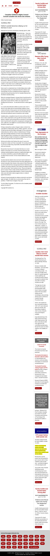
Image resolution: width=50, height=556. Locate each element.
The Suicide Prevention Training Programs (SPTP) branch (41, 367)
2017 (9, 540)
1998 (25, 547)
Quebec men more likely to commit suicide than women (41, 253)
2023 (20, 536)
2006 (25, 543)
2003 (42, 543)
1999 (20, 547)
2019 (42, 536)
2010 (3, 543)
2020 (37, 536)
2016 (14, 540)
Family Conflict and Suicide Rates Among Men (41, 5)
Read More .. (38, 122)
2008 (14, 543)
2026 (3, 536)
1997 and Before (34, 547)
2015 (20, 540)
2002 (3, 547)
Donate (10, 5)
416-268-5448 (16, 2)
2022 (25, 536)
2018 (3, 540)
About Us (16, 5)
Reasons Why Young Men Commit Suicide (41, 58)
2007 (20, 543)
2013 (31, 540)
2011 (42, 540)
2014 (25, 540)
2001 (9, 547)
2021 (31, 536)
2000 (14, 547)
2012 (37, 540)
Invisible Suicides (41, 193)
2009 (9, 543)
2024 (14, 536)
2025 (9, 536)
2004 (37, 543)
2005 (31, 543)
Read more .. (38, 41)
